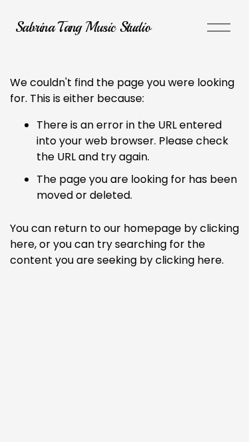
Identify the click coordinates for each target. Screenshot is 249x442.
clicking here (188, 260)
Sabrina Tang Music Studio (83, 27)
